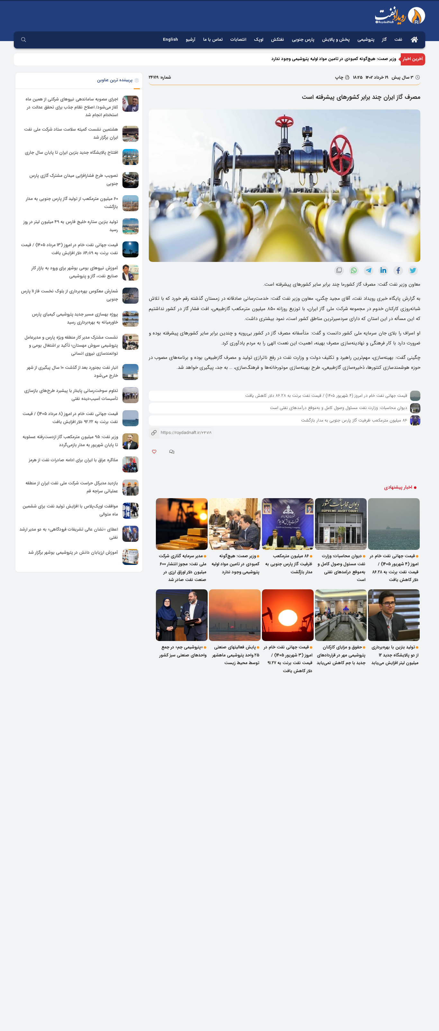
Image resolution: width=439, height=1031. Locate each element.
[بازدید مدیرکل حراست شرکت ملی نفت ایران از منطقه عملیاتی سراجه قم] (130, 488)
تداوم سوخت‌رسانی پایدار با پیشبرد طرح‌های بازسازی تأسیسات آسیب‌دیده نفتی (71, 394)
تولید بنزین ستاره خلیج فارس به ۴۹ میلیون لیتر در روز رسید (70, 226)
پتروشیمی (365, 39)
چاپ (340, 77)
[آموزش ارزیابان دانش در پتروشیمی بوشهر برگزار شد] (130, 557)
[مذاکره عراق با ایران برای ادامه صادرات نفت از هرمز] (130, 464)
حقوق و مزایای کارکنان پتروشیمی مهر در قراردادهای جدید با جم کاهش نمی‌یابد (341, 655)
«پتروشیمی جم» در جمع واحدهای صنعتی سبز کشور (182, 651)
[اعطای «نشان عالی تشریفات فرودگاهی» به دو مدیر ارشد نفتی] (130, 534)
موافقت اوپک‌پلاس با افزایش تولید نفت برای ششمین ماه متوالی (70, 510)
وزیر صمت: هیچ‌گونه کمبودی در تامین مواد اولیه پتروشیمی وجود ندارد (334, 59)
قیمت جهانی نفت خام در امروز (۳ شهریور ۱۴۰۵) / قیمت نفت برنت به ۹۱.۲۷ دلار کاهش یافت (288, 659)
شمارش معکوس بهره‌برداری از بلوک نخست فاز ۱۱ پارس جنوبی (69, 295)
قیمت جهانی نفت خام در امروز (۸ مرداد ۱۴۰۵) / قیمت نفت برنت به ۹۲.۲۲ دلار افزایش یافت (70, 418)
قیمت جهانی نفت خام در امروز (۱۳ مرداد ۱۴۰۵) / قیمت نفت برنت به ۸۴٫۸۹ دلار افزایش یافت (69, 249)
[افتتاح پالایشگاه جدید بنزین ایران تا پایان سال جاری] (130, 157)
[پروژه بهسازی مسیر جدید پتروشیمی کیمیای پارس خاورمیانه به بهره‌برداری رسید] (130, 319)
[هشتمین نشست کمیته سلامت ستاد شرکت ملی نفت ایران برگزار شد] (130, 134)
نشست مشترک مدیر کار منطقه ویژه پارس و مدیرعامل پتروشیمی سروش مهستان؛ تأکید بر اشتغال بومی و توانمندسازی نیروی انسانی (71, 345)
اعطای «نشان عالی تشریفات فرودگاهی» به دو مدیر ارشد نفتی (69, 533)
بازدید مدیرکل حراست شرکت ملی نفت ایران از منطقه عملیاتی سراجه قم (71, 487)
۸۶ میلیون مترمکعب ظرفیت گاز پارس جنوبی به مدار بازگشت (354, 420)
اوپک (258, 39)
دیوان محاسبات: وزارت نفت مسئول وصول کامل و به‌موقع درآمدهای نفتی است (338, 407)
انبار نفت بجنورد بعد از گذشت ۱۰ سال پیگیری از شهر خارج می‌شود (72, 371)
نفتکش (277, 39)
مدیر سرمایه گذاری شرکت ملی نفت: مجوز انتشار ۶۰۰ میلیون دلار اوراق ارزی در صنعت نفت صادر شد (182, 568)
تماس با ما (213, 39)
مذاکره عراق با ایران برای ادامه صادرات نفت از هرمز (73, 460)
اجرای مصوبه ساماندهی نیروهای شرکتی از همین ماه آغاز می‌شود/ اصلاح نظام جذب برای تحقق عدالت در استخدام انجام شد (71, 107)
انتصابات (238, 39)
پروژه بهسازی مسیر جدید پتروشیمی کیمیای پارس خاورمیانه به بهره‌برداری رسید (75, 318)
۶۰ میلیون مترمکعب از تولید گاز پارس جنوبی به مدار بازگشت (72, 202)
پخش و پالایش (336, 39)
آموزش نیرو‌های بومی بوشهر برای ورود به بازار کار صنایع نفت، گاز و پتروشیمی (74, 272)
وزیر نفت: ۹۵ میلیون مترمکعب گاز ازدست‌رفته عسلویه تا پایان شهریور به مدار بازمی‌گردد (70, 441)
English (170, 39)
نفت (398, 39)
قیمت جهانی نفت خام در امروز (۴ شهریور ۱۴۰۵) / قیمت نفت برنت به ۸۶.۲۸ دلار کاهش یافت (326, 395)
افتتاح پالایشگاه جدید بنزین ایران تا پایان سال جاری (71, 152)
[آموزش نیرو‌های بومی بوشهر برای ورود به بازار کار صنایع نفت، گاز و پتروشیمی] (130, 272)
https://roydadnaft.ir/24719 (180, 432)
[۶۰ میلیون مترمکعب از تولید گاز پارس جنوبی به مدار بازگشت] (130, 203)
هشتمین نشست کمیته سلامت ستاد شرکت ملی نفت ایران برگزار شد (71, 133)
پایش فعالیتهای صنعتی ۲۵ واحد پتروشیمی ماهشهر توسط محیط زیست (235, 655)
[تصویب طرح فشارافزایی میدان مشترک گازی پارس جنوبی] (130, 180)
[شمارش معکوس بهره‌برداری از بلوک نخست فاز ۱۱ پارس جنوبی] (130, 296)
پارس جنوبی (303, 39)
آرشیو (190, 39)
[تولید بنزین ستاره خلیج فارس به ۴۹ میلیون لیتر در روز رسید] (130, 226)
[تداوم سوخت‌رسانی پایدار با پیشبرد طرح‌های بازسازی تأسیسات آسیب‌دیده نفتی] (130, 395)
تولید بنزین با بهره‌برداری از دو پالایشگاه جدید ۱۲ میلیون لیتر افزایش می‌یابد (395, 655)
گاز (384, 39)
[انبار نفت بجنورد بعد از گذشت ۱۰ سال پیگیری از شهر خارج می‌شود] (130, 372)
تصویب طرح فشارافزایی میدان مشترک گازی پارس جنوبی (73, 179)
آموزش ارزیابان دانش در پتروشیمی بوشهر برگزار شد (73, 552)
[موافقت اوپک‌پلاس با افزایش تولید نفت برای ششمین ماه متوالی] (130, 511)
